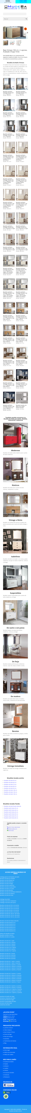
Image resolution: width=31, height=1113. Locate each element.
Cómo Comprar (8, 1030)
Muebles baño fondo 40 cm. (11, 810)
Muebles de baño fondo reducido (12, 806)
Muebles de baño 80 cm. (10, 786)
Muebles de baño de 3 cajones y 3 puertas (10, 977)
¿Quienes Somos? (8, 1027)
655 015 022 (17, 827)
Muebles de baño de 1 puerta (7, 953)
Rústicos (15, 485)
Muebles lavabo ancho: (15, 778)
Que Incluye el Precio (9, 1032)
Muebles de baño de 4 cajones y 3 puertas (10, 987)
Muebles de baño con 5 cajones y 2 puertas (11, 989)
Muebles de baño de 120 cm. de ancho (10, 915)
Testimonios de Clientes (10, 1041)
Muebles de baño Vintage (6, 883)
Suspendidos (15, 593)
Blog (5, 1043)
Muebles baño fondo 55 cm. (11, 816)
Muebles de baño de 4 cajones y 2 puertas (10, 986)
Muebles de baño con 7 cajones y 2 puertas (11, 992)
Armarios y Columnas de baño (7, 998)
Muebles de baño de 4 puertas (7, 958)
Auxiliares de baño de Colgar (7, 996)
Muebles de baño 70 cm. (10, 784)
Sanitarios (6, 1074)
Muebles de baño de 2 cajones (7, 942)
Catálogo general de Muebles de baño (9, 877)
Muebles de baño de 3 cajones (7, 944)
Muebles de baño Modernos (7, 880)
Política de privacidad (9, 1052)
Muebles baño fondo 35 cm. (11, 808)
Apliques (6, 1066)
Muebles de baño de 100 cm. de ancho (10, 913)
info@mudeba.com (12, 829)
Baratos (15, 731)
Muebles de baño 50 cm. (10, 780)
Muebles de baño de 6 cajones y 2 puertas (10, 991)
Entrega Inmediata (15, 766)
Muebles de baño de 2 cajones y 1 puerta (10, 964)
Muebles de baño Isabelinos (7, 885)
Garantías (6, 1038)
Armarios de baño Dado (6, 1003)
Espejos (6, 1064)
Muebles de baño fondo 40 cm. (8, 924)
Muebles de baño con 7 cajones (8, 950)
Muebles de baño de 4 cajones (7, 945)
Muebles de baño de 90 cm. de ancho (9, 912)
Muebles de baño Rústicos (6, 882)
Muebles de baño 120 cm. (10, 792)
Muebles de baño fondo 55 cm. (8, 929)
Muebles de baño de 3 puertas (7, 957)
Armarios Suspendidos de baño (8, 1001)
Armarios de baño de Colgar (7, 999)
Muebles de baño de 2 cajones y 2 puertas (10, 966)
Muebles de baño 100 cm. (10, 790)
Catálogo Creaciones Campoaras (8, 901)
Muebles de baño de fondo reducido (9, 920)
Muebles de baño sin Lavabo (7, 937)
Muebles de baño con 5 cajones (8, 947)
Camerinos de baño (5, 1004)
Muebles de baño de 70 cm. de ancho (9, 908)
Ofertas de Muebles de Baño (7, 933)
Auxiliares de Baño (9, 1061)
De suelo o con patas (15, 628)
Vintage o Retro (15, 520)
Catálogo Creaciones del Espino (8, 902)
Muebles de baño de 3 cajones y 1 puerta (10, 973)
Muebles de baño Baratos (6, 890)
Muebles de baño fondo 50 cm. (8, 927)
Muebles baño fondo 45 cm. (11, 812)
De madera (15, 696)
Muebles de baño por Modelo (7, 878)
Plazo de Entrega (8, 1036)
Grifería (6, 1070)
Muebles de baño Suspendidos (8, 887)
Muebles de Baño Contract (6, 935)
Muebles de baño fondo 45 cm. (8, 925)
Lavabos (6, 1068)
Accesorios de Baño (9, 1072)
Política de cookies (8, 1054)
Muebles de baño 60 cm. (10, 782)
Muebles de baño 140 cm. (10, 794)
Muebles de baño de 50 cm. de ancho (9, 905)
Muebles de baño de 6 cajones (7, 949)
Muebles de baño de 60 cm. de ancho (9, 907)
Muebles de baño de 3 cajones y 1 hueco (10, 982)
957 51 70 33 (11, 827)
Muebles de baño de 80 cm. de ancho (9, 910)
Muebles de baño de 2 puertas (7, 955)
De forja (15, 661)
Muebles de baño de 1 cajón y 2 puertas (10, 963)
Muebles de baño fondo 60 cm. (8, 931)
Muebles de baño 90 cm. (10, 788)
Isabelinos (15, 556)
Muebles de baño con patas (7, 888)
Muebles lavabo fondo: (11, 804)
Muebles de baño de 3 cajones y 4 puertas (10, 978)
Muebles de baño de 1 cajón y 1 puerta (10, 961)
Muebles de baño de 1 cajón (7, 940)
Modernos (15, 450)
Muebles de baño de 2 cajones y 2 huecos (10, 969)
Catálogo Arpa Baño (5, 899)
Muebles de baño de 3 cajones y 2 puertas (10, 975)
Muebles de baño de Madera (7, 893)
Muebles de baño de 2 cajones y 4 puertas (10, 968)
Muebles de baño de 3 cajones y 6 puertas (10, 980)
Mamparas (7, 1077)
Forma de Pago (8, 1034)
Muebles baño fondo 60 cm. (11, 818)
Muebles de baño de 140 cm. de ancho (10, 917)
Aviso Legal (7, 1050)
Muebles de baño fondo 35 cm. (8, 922)
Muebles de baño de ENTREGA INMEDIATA (10, 892)
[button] (25, 29)
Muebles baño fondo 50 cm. (11, 814)
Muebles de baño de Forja (6, 895)
